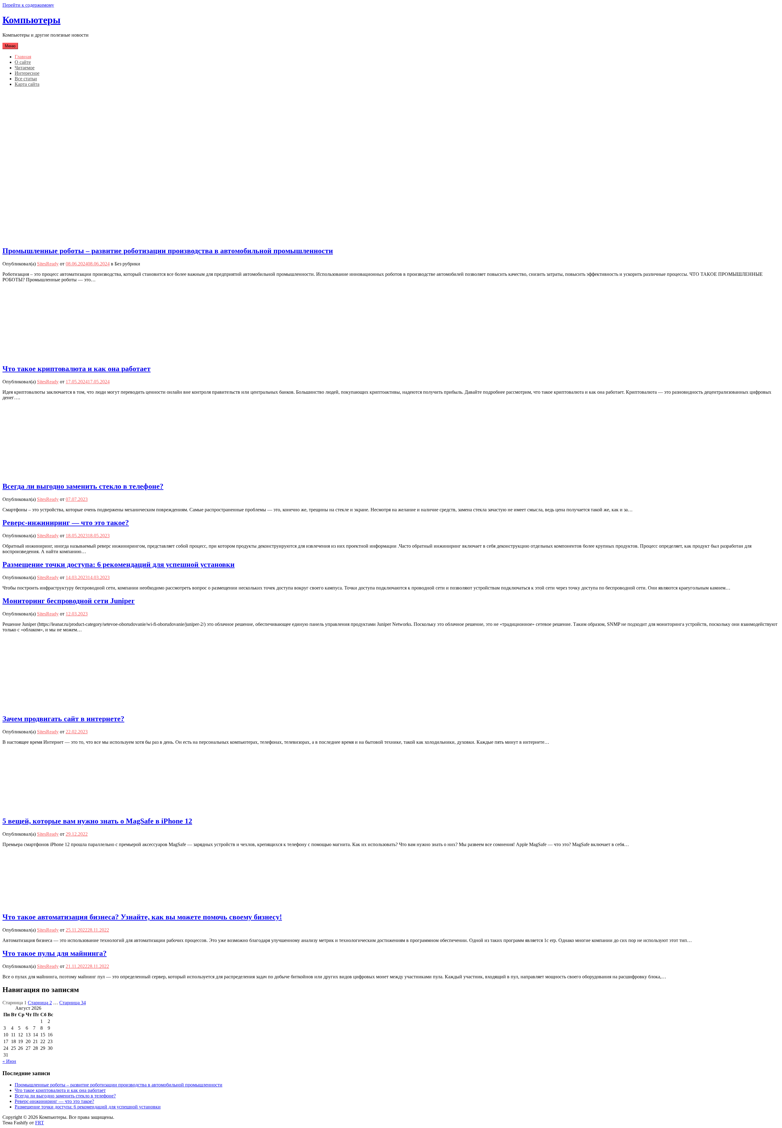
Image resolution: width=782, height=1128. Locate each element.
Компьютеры (31, 19)
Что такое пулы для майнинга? (54, 953)
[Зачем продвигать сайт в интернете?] (37, 705)
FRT (39, 1122)
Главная (23, 56)
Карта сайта (27, 84)
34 (72, 1002)
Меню (10, 46)
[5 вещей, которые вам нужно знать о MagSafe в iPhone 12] (51, 808)
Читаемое (25, 67)
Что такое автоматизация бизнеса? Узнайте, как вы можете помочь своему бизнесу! (142, 917)
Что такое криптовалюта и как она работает (76, 369)
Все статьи (26, 78)
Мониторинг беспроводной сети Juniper (68, 601)
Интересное (27, 73)
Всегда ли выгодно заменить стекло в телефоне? (82, 486)
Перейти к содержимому (28, 5)
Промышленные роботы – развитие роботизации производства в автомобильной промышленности (167, 251)
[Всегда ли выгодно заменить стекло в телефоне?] (51, 473)
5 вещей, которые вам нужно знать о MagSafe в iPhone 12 (97, 821)
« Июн (9, 1061)
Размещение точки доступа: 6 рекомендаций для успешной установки (118, 564)
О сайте (23, 62)
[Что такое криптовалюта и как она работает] (51, 355)
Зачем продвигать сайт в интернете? (63, 719)
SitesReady (48, 263)
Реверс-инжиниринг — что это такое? (65, 523)
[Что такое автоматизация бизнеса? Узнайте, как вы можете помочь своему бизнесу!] (51, 904)
